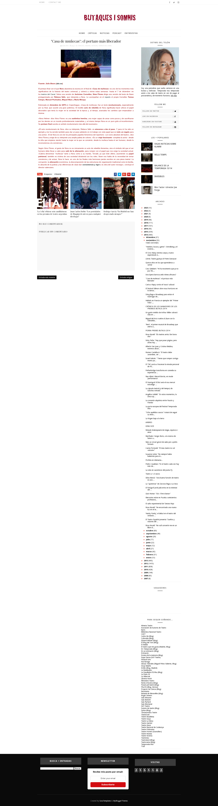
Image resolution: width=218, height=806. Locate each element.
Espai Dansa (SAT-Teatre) (151, 657)
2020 (146, 217)
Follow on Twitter (150, 111)
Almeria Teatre (146, 626)
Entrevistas (131, 33)
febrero (150, 555)
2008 (146, 576)
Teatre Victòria (146, 736)
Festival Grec (146, 660)
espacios (81, 46)
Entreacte (144, 653)
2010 (146, 570)
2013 (146, 561)
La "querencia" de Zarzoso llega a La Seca (162, 484)
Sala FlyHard (146, 702)
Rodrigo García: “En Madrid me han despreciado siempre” (119, 212)
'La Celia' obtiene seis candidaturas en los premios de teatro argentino (52, 212)
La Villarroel (145, 676)
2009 (146, 573)
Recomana (145, 691)
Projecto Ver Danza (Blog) (151, 689)
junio (148, 543)
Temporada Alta (147, 744)
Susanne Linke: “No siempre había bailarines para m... (159, 455)
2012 (146, 564)
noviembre (151, 240)
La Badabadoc (146, 670)
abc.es (59, 84)
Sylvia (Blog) (146, 710)
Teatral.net (145, 715)
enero (149, 558)
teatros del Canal (48, 94)
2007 (146, 579)
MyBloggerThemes (120, 801)
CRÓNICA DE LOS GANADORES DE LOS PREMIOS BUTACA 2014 (161, 307)
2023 (146, 208)
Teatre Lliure (146, 725)
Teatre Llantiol (146, 723)
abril (148, 549)
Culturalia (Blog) (147, 638)
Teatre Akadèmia (147, 717)
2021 (146, 214)
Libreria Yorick (146, 679)
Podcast (117, 33)
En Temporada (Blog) (149, 649)
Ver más (174, 96)
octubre (150, 531)
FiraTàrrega (145, 662)
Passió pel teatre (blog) (150, 685)
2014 (146, 235)
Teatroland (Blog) (148, 740)
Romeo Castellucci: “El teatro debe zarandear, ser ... (159, 353)
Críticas (92, 33)
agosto (149, 537)
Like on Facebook (150, 116)
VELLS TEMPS (160, 155)
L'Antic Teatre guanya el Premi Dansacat (161, 259)
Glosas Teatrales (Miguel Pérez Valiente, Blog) (158, 664)
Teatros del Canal (105, 46)
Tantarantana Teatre (149, 713)
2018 (146, 223)
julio (148, 540)
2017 (146, 226)
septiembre (151, 534)
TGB (143, 746)
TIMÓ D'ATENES (152, 243)
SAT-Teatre (145, 706)
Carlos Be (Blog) (147, 636)
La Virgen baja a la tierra (155, 418)
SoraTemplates (105, 801)
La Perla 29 (145, 674)
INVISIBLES (159, 176)
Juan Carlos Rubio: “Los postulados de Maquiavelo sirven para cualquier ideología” (85, 214)
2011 (146, 567)
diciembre (151, 237)
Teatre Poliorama (147, 729)
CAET (143, 634)
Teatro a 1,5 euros (153, 474)
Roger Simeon (146, 695)
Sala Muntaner (146, 704)
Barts (143, 630)
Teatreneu (145, 738)
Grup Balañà (146, 666)
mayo (149, 546)
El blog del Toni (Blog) (149, 642)
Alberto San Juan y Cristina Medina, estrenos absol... (159, 347)
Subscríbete (108, 784)
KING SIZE (150, 426)
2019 (146, 220)
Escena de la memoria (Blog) (152, 655)
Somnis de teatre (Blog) (150, 708)
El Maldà (144, 645)
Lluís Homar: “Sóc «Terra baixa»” (158, 494)
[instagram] (178, 2)
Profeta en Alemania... (154, 460)
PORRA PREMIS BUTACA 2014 (158, 331)
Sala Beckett (146, 700)
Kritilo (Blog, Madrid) (149, 668)
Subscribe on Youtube (152, 121)
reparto (108, 97)
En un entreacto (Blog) (150, 651)
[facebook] (169, 2)
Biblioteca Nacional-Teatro (151, 632)
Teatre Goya (146, 719)
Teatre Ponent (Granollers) (151, 732)
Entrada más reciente (47, 277)
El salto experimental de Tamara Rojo (160, 504)
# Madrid (57, 174)
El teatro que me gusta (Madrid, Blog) (155, 647)
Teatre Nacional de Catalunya (152, 727)
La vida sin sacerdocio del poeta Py (159, 470)
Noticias (105, 33)
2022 (146, 211)
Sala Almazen (146, 698)
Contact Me (55, 2)
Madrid (88, 46)
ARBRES (149, 422)
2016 (146, 229)
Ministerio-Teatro (147, 681)
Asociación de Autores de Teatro (153, 628)
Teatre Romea (146, 734)
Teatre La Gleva (147, 721)
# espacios (48, 174)
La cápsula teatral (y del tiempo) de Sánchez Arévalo (159, 389)
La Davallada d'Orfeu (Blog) (151, 672)
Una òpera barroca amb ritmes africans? (161, 275)
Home (42, 2)
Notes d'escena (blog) (149, 683)
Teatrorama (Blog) (148, 742)
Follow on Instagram (152, 127)
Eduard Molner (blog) (149, 640)
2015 (146, 232)
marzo (149, 552)
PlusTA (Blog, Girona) (149, 687)
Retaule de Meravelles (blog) (152, 693)
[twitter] (174, 2)
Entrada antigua (126, 277)
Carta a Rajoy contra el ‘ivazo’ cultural (160, 285)
